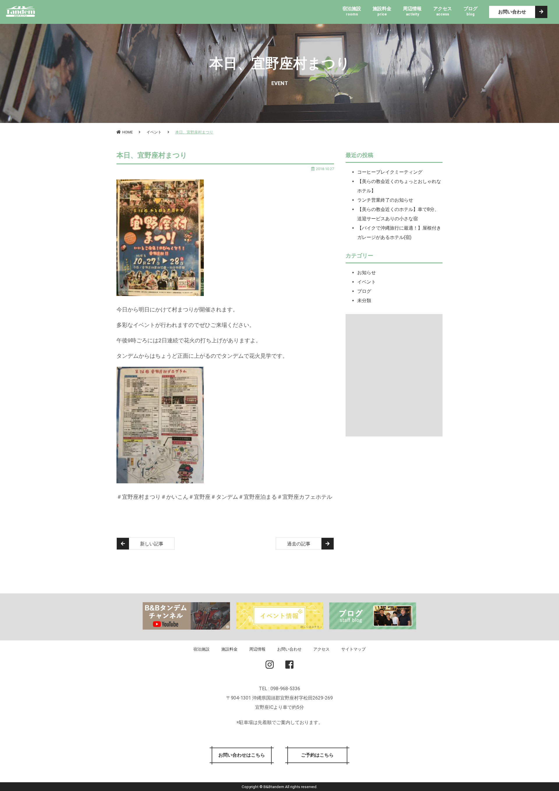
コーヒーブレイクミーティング (389, 172)
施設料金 (229, 649)
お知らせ (366, 272)
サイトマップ (353, 649)
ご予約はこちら (317, 755)
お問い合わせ (512, 12)
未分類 (364, 300)
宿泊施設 (201, 649)
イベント (154, 132)
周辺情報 (257, 649)
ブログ (364, 291)
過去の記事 (298, 544)
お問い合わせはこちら (241, 755)
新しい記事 (151, 544)
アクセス (321, 649)
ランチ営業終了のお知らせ (385, 200)
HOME (127, 132)
